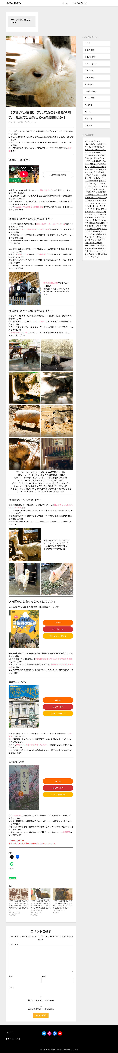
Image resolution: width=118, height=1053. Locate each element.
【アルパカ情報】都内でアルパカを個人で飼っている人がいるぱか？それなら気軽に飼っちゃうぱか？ (62, 904)
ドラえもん (90, 211)
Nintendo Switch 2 (94, 245)
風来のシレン (99, 220)
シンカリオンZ (94, 228)
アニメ (87, 50)
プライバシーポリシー (14, 1039)
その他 (87, 84)
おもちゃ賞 (96, 242)
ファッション (97, 251)
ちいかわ (102, 209)
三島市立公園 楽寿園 (57, 174)
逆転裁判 (100, 223)
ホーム (65, 3)
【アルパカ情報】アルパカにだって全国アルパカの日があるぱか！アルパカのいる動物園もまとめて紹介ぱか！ (18, 905)
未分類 (87, 105)
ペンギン (88, 91)
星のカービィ (97, 166)
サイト (11, 987)
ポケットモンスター (97, 194)
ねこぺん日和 (93, 231)
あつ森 (103, 197)
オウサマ (97, 169)
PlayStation (91, 183)
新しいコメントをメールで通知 (41, 1000)
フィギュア (93, 257)
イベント (88, 63)
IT (86, 43)
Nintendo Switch (93, 144)
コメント (13, 944)
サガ (102, 180)
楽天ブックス (57, 629)
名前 (10, 976)
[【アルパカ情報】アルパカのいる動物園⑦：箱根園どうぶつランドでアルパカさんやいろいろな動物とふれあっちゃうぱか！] (40, 894)
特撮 (86, 118)
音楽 (86, 125)
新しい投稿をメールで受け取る (41, 1008)
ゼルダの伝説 (92, 197)
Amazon (58, 622)
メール (44, 976)
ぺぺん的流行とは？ (79, 3)
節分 (96, 240)
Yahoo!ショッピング (58, 636)
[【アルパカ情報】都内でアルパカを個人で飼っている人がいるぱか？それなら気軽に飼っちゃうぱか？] (62, 894)
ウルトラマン (97, 237)
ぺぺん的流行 (13, 3)
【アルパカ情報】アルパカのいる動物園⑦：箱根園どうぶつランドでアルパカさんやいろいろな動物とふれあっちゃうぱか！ (40, 905)
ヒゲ (99, 214)
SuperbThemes (72, 1049)
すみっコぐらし (92, 141)
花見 (88, 223)
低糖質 (98, 234)
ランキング (90, 214)
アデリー (101, 211)
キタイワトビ (97, 217)
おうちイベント (96, 175)
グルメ (87, 70)
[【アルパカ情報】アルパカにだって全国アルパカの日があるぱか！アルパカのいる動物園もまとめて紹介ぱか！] (18, 894)
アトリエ (93, 161)
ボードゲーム (93, 203)
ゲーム (87, 77)
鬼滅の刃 (93, 155)
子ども (87, 98)
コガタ (89, 200)
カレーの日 (96, 248)
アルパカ (88, 57)
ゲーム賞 (92, 209)
